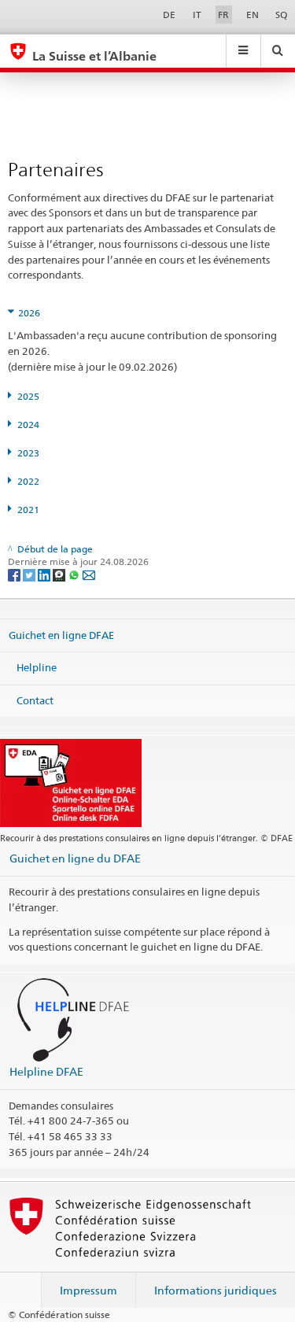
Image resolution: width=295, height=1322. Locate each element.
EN (252, 14)
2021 (28, 509)
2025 (28, 396)
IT (197, 14)
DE (169, 14)
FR (223, 14)
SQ (281, 14)
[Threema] (60, 575)
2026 (29, 313)
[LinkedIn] (45, 575)
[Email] (89, 575)
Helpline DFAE (46, 1071)
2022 (28, 481)
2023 (28, 453)
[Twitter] (30, 575)
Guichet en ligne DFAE (61, 634)
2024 (28, 424)
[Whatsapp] (75, 575)
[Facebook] (15, 575)
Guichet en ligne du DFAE (75, 858)
